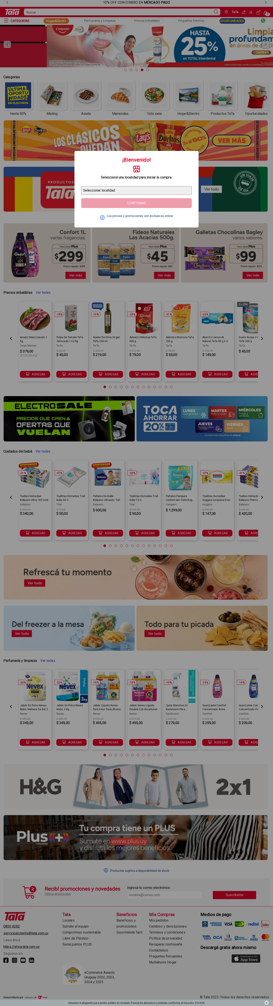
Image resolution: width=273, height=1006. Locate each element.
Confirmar (136, 203)
